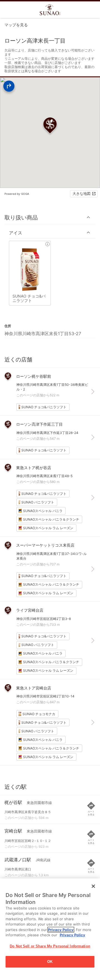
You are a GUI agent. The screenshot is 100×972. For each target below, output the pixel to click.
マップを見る (16, 24)
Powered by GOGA (16, 193)
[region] (50, 925)
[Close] (93, 886)
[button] (50, 217)
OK (49, 962)
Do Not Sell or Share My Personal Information (50, 946)
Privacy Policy (61, 929)
